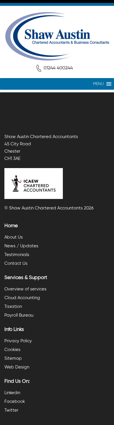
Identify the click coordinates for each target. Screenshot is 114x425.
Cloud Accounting (22, 298)
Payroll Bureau (18, 315)
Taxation (13, 306)
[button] (98, 84)
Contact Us (15, 263)
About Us (13, 237)
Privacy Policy (18, 341)
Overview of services (25, 289)
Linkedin (12, 393)
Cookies (12, 350)
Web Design (16, 367)
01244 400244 (58, 68)
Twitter (11, 410)
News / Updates (21, 246)
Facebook (14, 401)
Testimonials (16, 255)
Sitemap (13, 358)
